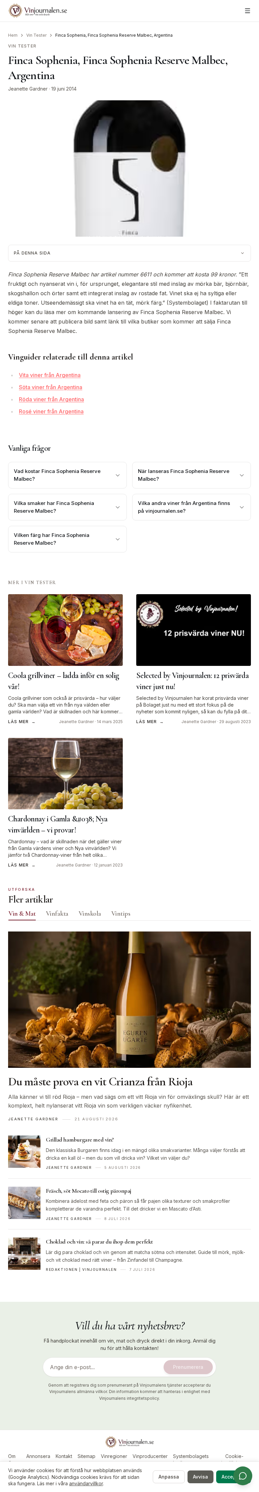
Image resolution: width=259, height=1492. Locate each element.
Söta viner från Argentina (50, 387)
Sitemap (86, 1456)
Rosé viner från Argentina (51, 411)
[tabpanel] (129, 1105)
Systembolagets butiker (191, 1459)
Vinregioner (114, 1456)
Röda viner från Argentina (51, 399)
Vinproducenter (150, 1456)
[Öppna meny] (247, 10)
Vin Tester (36, 35)
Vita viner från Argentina (50, 375)
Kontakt (64, 1456)
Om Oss (12, 1459)
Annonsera (38, 1456)
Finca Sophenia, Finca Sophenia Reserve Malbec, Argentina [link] (114, 35)
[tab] (22, 913)
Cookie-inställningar (234, 1459)
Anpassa (169, 1477)
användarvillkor (86, 1483)
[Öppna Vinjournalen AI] (242, 1475)
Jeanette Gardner (28, 89)
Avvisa (200, 1477)
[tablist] (129, 915)
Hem (13, 35)
